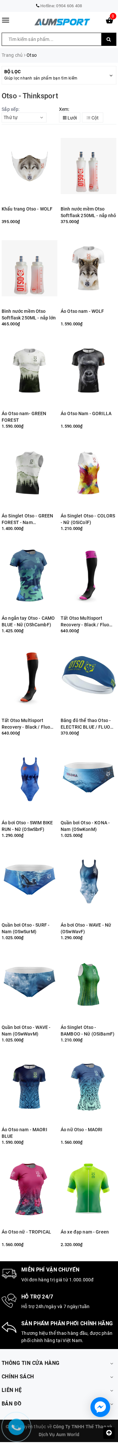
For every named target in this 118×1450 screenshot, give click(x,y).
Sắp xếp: (10, 109)
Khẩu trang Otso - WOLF (27, 209)
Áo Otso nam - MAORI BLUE (24, 1133)
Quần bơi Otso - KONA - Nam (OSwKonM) (85, 826)
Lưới (72, 117)
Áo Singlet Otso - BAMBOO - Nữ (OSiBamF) (87, 1031)
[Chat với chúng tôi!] (100, 1407)
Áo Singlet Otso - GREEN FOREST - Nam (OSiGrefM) (27, 519)
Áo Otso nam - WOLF (82, 311)
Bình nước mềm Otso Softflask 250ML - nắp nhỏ (88, 212)
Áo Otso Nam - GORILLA (86, 413)
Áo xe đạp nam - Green (85, 1232)
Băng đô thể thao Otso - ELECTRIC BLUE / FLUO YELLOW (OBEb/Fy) (86, 724)
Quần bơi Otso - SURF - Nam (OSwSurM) (25, 928)
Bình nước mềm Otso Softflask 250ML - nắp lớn (29, 314)
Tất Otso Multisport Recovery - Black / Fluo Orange (26, 724)
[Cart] (109, 21)
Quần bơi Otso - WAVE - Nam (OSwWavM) (26, 1031)
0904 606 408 (69, 5)
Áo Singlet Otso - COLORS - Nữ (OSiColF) (88, 519)
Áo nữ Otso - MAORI (82, 1129)
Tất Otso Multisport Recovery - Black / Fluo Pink (85, 621)
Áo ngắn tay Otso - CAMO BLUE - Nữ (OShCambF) (28, 621)
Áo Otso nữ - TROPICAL (26, 1232)
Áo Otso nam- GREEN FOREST (24, 417)
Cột (94, 117)
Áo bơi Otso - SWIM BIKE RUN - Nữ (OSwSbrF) (27, 826)
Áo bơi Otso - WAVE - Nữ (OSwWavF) (86, 928)
